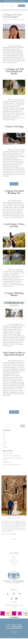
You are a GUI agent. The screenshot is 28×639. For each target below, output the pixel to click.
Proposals (18, 19)
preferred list (15, 372)
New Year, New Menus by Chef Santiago (11, 455)
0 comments (5, 21)
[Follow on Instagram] (13, 593)
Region (4, 444)
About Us (14, 559)
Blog (16, 19)
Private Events (14, 563)
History (4, 440)
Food (4, 437)
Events (4, 435)
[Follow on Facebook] (7, 593)
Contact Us (14, 184)
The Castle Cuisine (7, 462)
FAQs (14, 565)
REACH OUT (21, 5)
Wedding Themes (14, 561)
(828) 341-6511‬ (14, 602)
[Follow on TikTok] (12, 599)
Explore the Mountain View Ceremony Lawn (12, 464)
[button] (12, 539)
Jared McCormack (7, 19)
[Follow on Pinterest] (19, 593)
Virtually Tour (14, 412)
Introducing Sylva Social (8, 453)
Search (22, 426)
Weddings (22, 19)
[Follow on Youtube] (16, 599)
